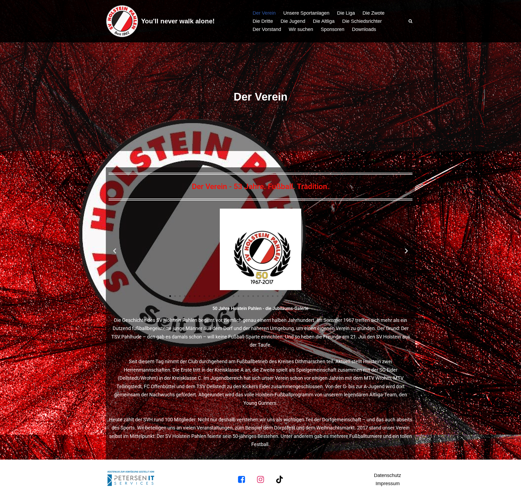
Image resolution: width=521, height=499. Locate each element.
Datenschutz (387, 475)
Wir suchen (301, 29)
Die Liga (346, 13)
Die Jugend (293, 21)
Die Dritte (263, 21)
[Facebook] (241, 479)
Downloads (364, 29)
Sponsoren (332, 29)
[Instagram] (260, 479)
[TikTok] (279, 479)
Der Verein (264, 13)
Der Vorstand (267, 29)
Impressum (388, 483)
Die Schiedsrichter (362, 21)
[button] (114, 250)
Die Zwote (374, 13)
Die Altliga (324, 21)
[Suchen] (410, 21)
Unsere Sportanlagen (306, 13)
